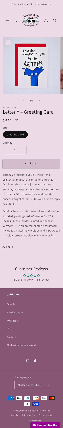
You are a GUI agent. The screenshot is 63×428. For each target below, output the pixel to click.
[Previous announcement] (6, 4)
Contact (11, 337)
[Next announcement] (56, 4)
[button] (7, 20)
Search (11, 304)
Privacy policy (45, 415)
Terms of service (33, 420)
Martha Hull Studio (29, 410)
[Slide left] (23, 101)
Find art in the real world (21, 345)
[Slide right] (39, 101)
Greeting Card (15, 134)
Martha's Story (15, 312)
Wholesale (13, 320)
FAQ (9, 328)
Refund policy (28, 415)
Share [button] (9, 246)
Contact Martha (46, 425)
